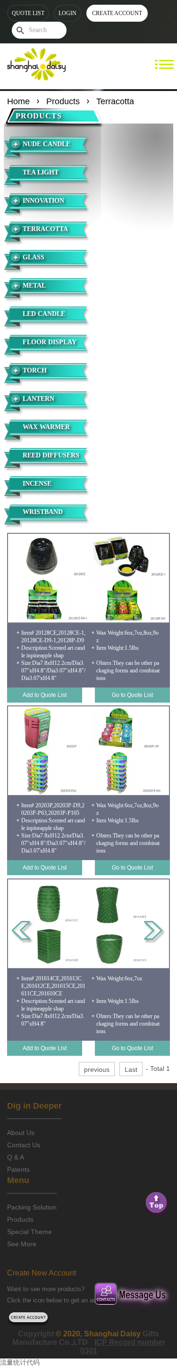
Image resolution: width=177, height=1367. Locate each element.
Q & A (15, 1157)
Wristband (43, 511)
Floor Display (49, 342)
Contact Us (23, 1145)
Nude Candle (46, 144)
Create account (117, 13)
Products (63, 101)
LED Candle (44, 313)
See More (21, 1244)
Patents (18, 1169)
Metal (34, 285)
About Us (20, 1132)
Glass (33, 257)
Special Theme (29, 1231)
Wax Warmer (46, 427)
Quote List (28, 13)
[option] (88, 578)
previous (97, 1069)
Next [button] (154, 932)
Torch (35, 370)
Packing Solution (32, 1207)
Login (67, 13)
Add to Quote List (45, 695)
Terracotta (45, 228)
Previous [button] (22, 932)
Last (131, 1069)
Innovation (43, 200)
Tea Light (41, 172)
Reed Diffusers (51, 455)
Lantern (38, 398)
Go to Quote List (132, 695)
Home (18, 101)
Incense (37, 483)
